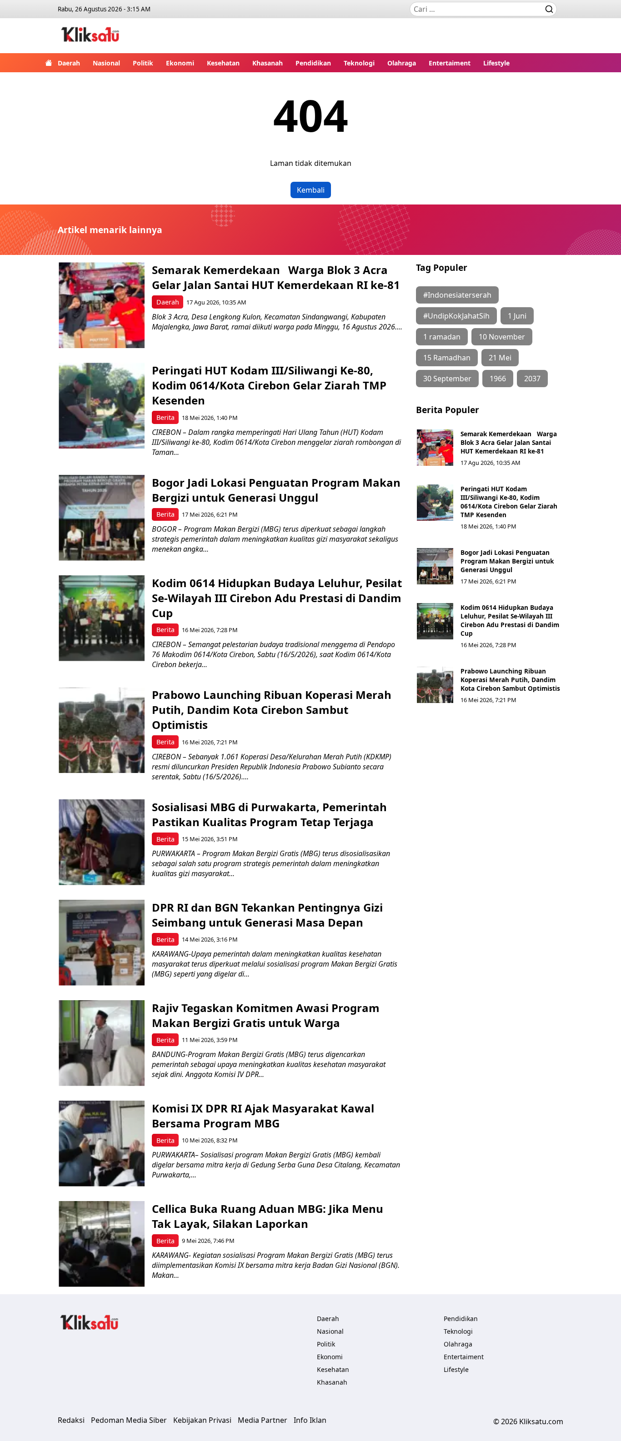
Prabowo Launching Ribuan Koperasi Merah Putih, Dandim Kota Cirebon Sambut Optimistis (271, 709)
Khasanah (267, 63)
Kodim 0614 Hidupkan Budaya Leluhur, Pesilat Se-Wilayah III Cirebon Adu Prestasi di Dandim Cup (277, 597)
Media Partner (262, 1420)
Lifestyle (496, 63)
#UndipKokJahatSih (456, 316)
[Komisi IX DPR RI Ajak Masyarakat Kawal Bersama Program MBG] (102, 1144)
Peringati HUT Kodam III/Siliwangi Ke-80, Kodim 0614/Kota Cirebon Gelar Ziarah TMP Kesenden (269, 385)
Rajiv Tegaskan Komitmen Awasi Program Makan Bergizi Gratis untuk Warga (266, 1015)
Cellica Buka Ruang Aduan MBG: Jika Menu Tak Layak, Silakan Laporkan (267, 1216)
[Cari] (549, 9)
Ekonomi (180, 63)
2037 (532, 379)
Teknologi (359, 63)
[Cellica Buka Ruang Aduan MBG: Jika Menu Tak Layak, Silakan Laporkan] (102, 1244)
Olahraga (401, 63)
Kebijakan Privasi (202, 1420)
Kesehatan (223, 63)
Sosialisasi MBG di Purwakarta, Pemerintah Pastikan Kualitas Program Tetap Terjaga (269, 814)
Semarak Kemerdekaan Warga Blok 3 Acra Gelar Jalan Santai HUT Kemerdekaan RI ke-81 (276, 277)
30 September (447, 379)
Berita (165, 417)
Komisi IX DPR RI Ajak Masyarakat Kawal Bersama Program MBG (263, 1116)
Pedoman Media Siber (129, 1420)
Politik (143, 63)
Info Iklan (310, 1420)
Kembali (311, 190)
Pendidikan (313, 63)
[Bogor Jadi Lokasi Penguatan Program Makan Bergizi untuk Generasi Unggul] (102, 518)
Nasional (106, 63)
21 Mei (500, 358)
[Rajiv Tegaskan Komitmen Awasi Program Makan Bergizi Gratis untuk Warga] (102, 1043)
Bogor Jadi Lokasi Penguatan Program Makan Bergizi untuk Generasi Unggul (276, 490)
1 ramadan (442, 337)
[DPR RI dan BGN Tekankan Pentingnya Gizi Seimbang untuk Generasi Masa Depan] (102, 943)
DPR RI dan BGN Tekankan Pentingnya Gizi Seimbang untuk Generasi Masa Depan (267, 915)
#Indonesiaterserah (457, 295)
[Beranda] (49, 62)
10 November (502, 337)
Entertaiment (450, 63)
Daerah (69, 63)
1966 (498, 379)
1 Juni (517, 316)
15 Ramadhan (447, 358)
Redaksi (71, 1420)
